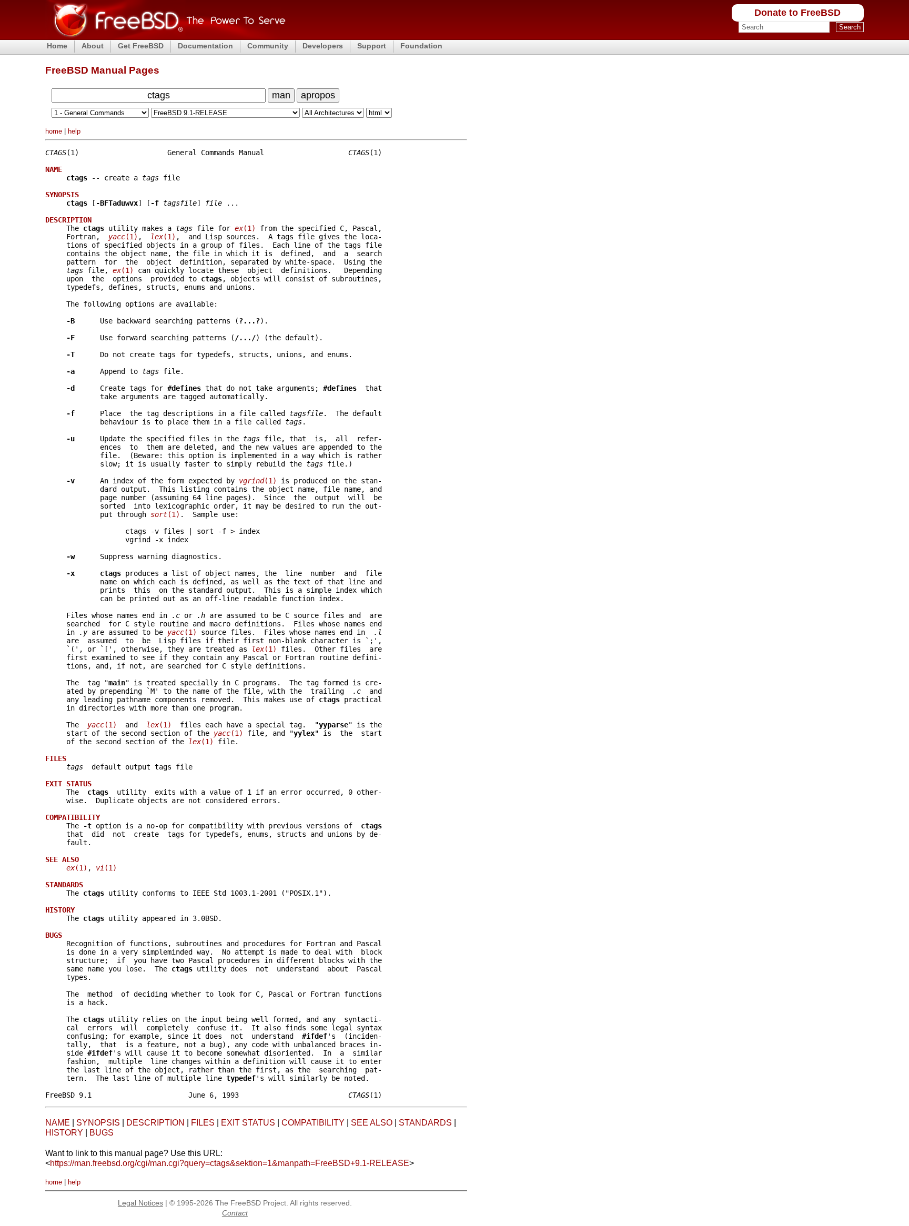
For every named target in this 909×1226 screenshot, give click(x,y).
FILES (203, 1122)
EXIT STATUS (248, 1122)
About (93, 46)
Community (267, 46)
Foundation (421, 46)
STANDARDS (425, 1122)
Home (57, 46)
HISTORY (64, 1132)
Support (371, 46)
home (53, 131)
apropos (318, 95)
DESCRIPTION (155, 1122)
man (281, 95)
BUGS (101, 1132)
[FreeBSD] (165, 36)
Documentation (205, 46)
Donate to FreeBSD (797, 12)
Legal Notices (140, 1203)
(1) (245, 228)
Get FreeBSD (141, 46)
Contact (235, 1213)
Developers (322, 46)
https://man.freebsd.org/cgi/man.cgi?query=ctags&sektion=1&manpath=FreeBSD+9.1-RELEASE (229, 1163)
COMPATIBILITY (313, 1122)
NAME (57, 1122)
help (74, 131)
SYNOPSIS (98, 1122)
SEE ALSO (371, 1122)
